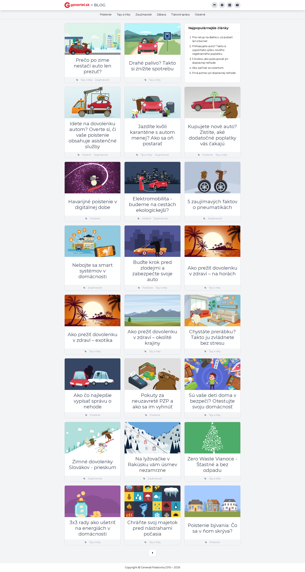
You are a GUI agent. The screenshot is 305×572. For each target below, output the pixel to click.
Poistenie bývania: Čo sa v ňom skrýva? (212, 528)
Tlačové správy (180, 14)
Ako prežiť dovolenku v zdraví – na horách (212, 271)
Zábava (161, 14)
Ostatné (200, 14)
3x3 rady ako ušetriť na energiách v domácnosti (92, 528)
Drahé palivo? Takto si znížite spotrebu (152, 66)
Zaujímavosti (144, 14)
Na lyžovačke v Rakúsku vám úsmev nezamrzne (152, 464)
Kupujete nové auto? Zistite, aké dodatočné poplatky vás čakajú (212, 135)
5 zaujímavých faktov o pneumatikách (212, 204)
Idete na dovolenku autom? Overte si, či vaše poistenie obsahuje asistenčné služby (93, 135)
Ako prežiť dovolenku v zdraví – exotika (92, 337)
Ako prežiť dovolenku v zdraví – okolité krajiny (152, 337)
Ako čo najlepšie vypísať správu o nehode (93, 401)
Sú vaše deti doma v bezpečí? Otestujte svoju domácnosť (212, 401)
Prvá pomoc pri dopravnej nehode (214, 72)
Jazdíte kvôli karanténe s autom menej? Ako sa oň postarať (152, 135)
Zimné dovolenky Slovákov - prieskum (92, 464)
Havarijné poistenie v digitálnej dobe (92, 204)
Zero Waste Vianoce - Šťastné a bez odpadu (212, 464)
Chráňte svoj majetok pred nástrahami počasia (152, 528)
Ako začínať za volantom (208, 67)
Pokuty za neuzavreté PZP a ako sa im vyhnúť (152, 401)
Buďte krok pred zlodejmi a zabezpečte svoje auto (152, 270)
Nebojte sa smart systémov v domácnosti (92, 270)
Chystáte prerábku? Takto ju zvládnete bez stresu (212, 337)
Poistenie (106, 14)
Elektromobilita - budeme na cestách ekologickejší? (152, 204)
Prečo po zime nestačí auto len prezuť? (92, 65)
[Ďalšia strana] (152, 553)
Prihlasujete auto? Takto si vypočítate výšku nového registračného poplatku (209, 50)
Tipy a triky (123, 14)
